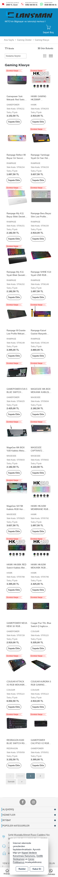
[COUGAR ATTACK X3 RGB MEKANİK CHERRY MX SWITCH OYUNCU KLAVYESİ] (17, 664)
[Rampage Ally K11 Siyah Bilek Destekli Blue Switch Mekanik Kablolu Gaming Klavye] (17, 255)
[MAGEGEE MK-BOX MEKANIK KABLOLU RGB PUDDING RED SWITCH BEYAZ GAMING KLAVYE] (41, 372)
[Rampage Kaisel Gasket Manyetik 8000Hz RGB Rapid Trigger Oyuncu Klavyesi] (41, 313)
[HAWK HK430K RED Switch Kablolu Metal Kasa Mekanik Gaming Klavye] (17, 547)
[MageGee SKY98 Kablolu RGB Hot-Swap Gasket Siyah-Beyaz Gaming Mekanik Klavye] (17, 489)
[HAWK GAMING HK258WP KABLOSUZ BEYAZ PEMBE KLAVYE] (41, 79)
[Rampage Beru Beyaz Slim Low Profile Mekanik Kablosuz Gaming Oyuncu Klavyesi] (41, 196)
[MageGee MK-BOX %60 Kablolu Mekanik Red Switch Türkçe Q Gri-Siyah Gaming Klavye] (17, 430)
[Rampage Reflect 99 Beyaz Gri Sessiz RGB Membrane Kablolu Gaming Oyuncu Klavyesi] (17, 137)
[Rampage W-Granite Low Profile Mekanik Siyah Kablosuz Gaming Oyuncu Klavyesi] (17, 313)
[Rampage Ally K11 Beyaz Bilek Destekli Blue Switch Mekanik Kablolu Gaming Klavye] (17, 196)
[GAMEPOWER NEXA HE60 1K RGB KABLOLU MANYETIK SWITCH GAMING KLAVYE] (17, 606)
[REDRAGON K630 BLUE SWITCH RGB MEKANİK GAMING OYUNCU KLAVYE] (17, 723)
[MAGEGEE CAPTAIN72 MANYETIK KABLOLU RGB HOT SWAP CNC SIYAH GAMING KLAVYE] (41, 430)
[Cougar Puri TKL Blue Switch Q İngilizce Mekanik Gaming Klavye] (41, 606)
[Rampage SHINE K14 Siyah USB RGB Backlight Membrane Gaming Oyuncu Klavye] (41, 255)
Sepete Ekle (14, 122)
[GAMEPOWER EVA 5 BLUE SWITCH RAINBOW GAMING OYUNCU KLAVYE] (17, 372)
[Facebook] (22, 802)
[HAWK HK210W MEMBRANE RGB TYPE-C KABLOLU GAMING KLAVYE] (41, 489)
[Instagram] (33, 802)
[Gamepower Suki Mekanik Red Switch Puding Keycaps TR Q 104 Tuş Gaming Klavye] (17, 79)
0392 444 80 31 (31, 5)
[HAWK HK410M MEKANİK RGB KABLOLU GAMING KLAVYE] (41, 547)
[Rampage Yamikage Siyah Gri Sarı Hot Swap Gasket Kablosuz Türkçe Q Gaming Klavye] (41, 137)
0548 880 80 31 (50, 5)
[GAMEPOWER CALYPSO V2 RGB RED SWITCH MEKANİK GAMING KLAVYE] (41, 723)
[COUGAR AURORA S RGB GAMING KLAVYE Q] (41, 664)
